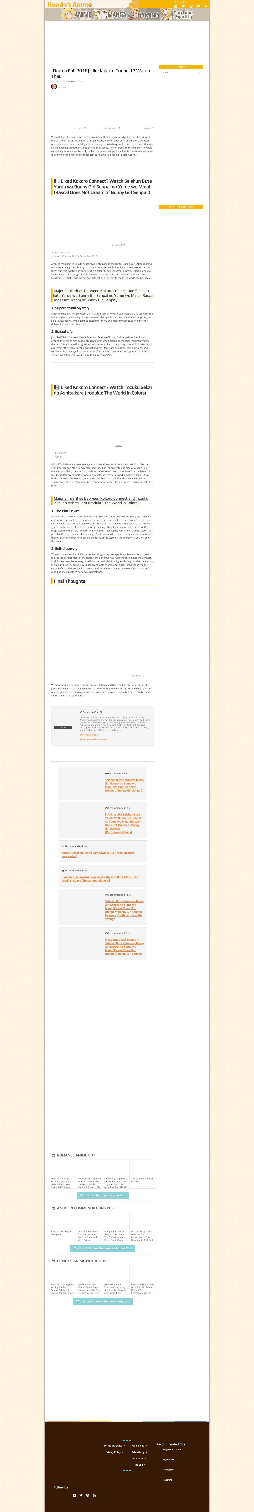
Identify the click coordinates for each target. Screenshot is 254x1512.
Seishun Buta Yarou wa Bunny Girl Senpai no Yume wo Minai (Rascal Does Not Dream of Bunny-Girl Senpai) (124, 785)
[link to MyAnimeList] (159, 1461)
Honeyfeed (168, 1469)
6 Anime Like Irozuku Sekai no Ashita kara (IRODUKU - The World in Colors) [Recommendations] (100, 878)
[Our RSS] (205, 6)
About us (138, 1458)
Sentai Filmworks (109, 128)
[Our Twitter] (183, 6)
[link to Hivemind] (159, 1481)
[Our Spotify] (191, 6)
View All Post (105, 1195)
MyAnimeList (169, 1459)
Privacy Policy (113, 1452)
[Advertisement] (127, 42)
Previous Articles (90, 734)
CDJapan (148, 128)
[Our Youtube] (198, 6)
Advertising (138, 1452)
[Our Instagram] (175, 6)
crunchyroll (78, 128)
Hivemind (167, 1479)
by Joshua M (94, 739)
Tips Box (138, 1464)
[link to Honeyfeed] (159, 1471)
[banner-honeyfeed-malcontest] (181, 172)
